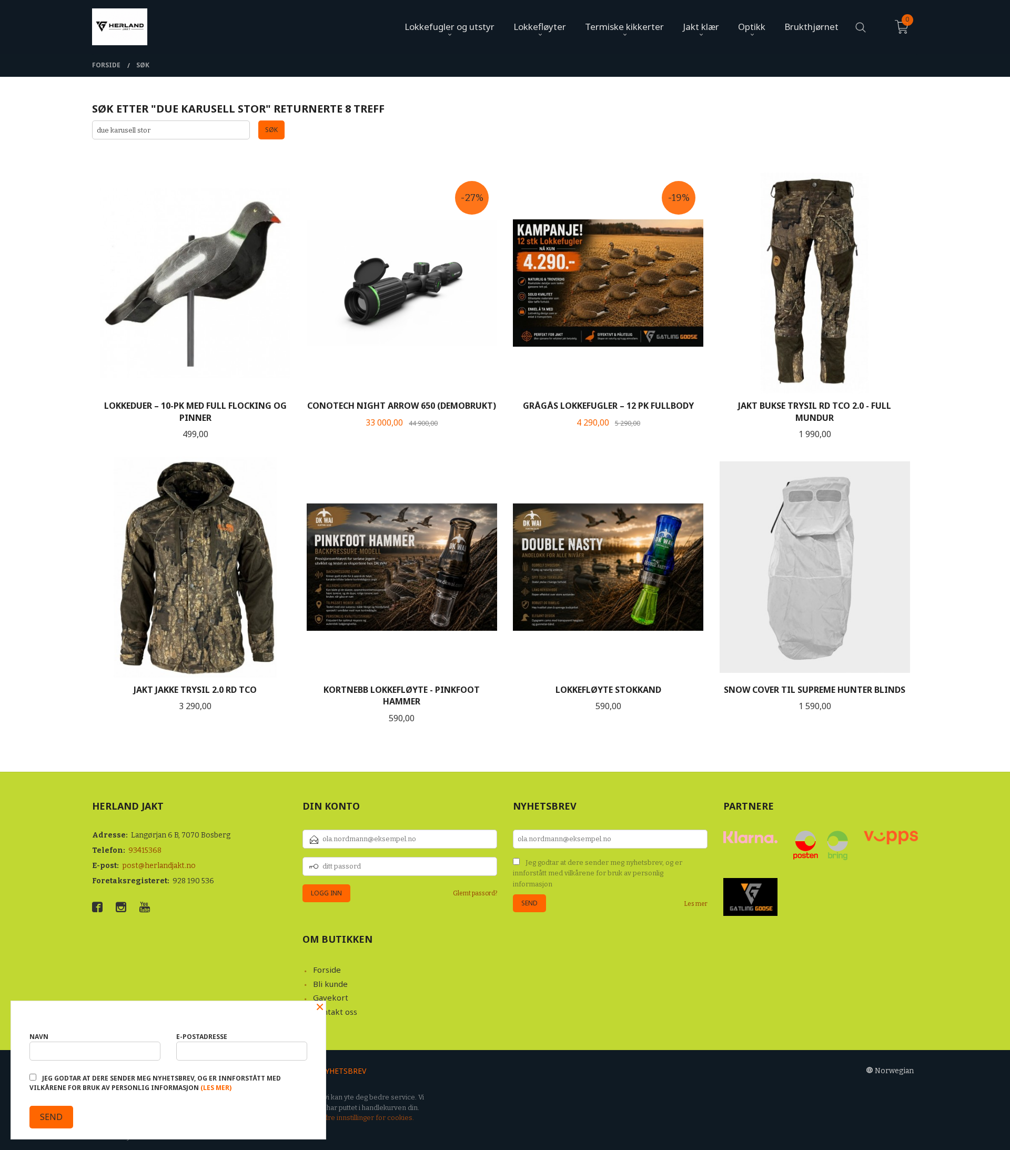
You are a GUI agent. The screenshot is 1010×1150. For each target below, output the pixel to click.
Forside (327, 969)
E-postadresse (201, 1036)
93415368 (144, 850)
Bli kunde (330, 983)
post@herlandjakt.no (159, 865)
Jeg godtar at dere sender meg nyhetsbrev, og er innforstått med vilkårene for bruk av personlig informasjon (597, 873)
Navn (38, 1036)
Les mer (696, 903)
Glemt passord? (475, 893)
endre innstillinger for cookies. (364, 1118)
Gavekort (330, 997)
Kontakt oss (335, 1011)
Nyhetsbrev (342, 1071)
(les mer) (215, 1087)
